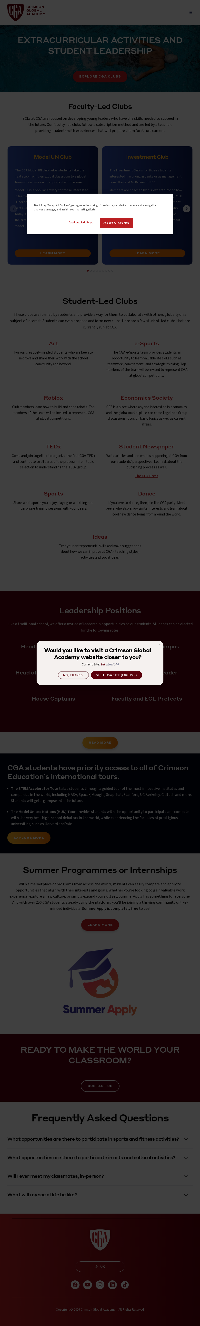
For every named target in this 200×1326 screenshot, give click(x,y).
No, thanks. (73, 675)
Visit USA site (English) (116, 675)
